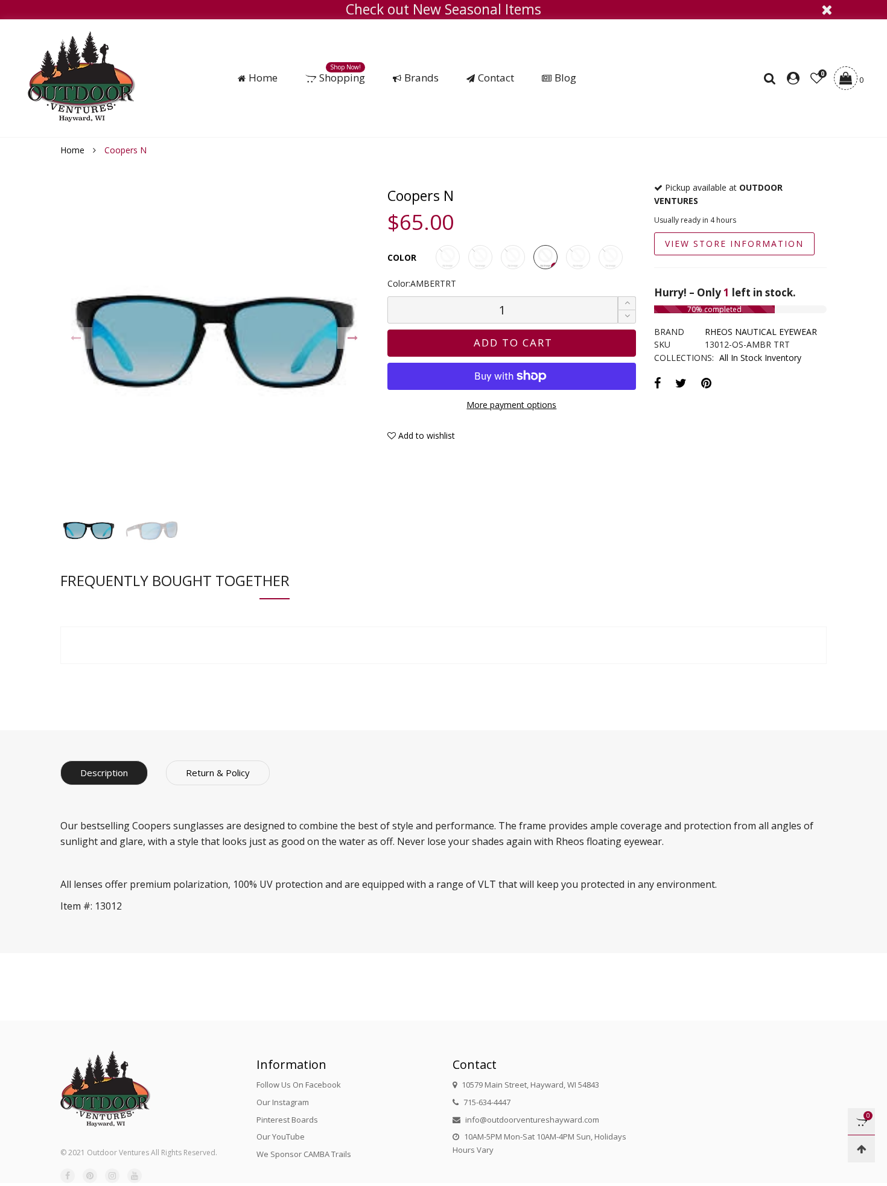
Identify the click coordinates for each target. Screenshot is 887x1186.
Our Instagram (282, 1102)
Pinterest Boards (287, 1119)
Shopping (342, 77)
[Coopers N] (214, 341)
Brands (421, 77)
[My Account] (793, 78)
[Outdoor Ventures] (82, 76)
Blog (565, 77)
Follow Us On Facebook (298, 1084)
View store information (734, 243)
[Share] (657, 383)
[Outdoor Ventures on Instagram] (112, 1175)
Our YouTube (280, 1136)
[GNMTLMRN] (448, 257)
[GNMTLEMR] (480, 257)
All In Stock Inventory (760, 357)
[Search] (772, 78)
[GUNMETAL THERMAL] (578, 257)
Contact (496, 77)
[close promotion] (827, 9)
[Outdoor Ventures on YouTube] (134, 1175)
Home (263, 77)
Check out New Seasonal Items (443, 9)
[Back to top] (861, 1148)
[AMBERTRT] (545, 257)
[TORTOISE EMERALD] (611, 257)
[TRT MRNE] (513, 257)
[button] (76, 338)
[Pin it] (706, 383)
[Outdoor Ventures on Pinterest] (90, 1175)
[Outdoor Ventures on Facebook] (67, 1175)
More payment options (511, 404)
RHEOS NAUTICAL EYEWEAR (761, 331)
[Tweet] (681, 383)
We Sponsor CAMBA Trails (303, 1154)
